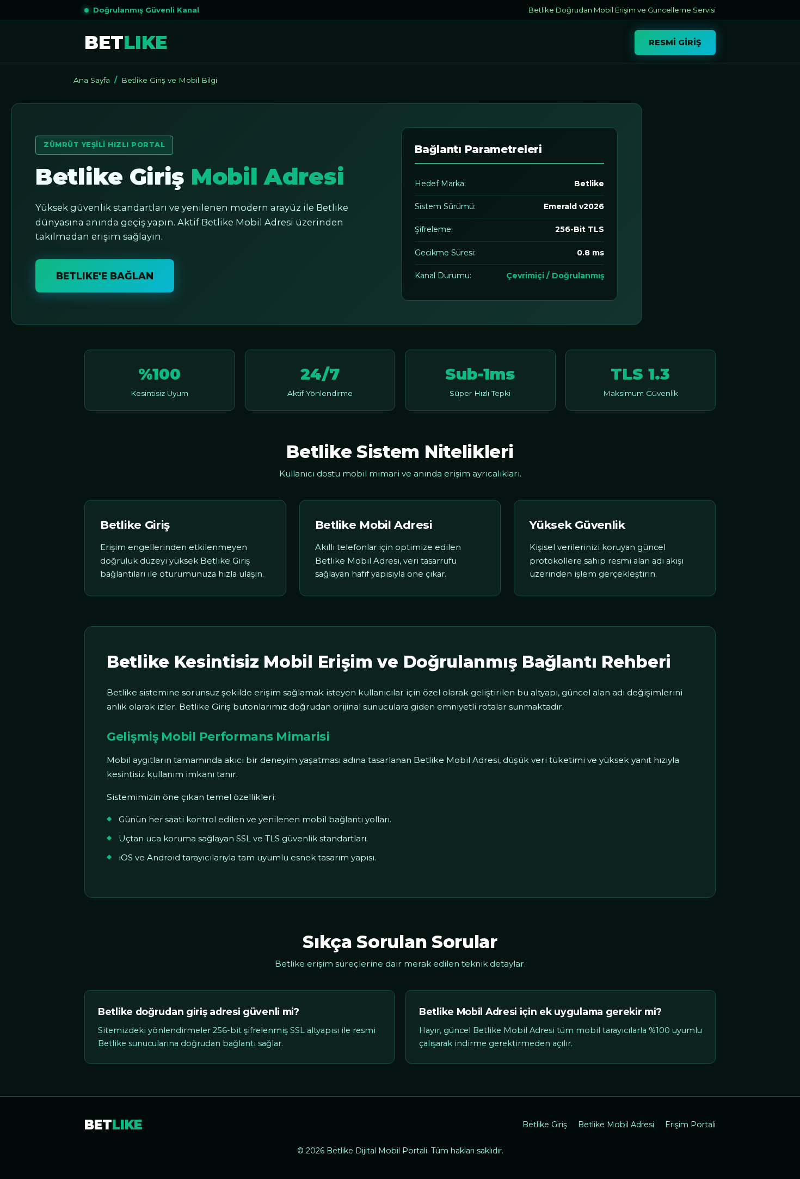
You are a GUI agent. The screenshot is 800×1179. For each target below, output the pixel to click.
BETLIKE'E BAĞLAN (104, 276)
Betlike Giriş (544, 1124)
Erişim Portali (690, 1124)
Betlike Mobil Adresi (616, 1124)
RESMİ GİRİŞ (675, 42)
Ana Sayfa (91, 80)
